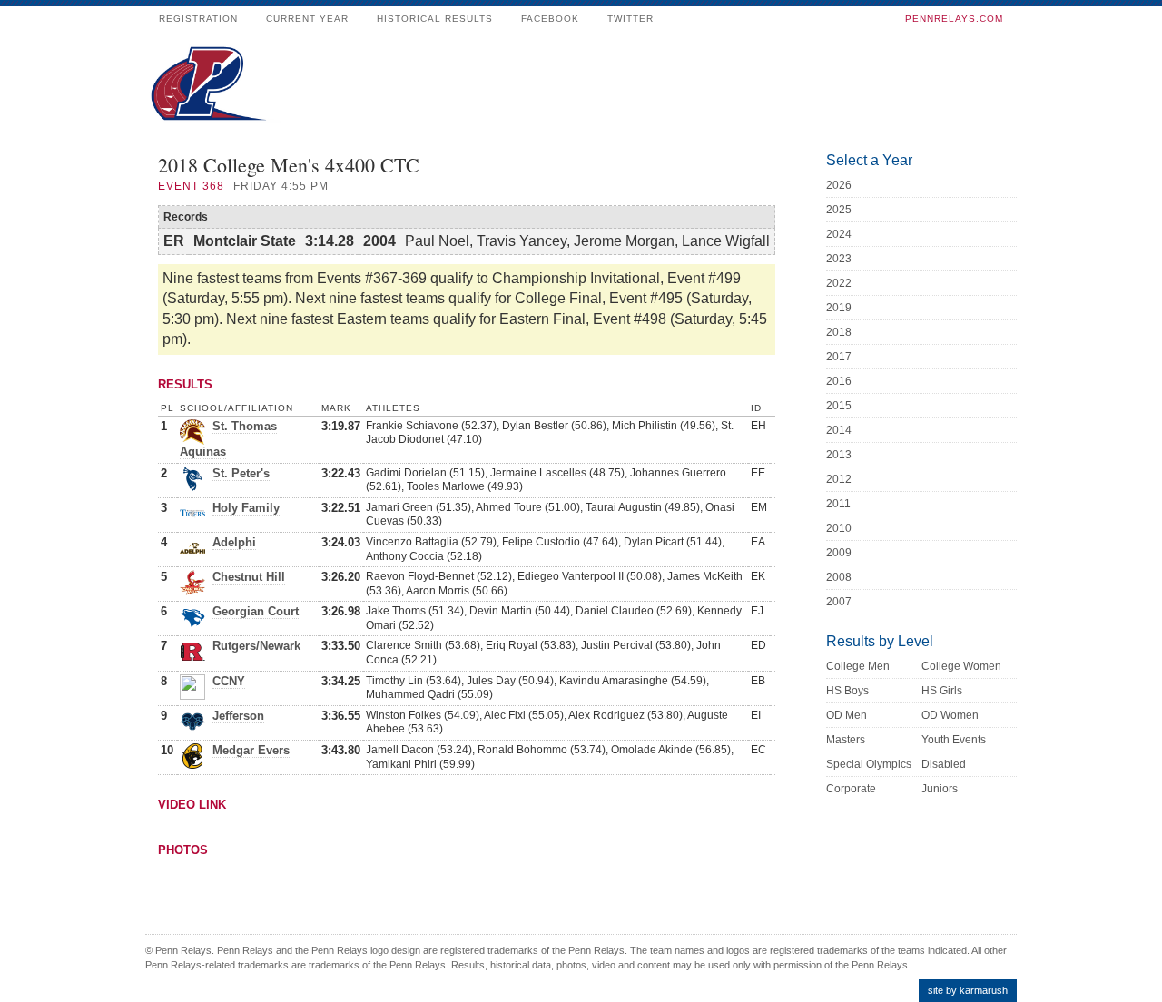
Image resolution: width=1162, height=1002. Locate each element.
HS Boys (847, 690)
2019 (839, 307)
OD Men (846, 715)
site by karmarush (968, 990)
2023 (839, 258)
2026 (839, 185)
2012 (839, 479)
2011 (838, 503)
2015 (839, 405)
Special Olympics (868, 764)
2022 (839, 283)
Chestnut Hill (248, 577)
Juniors (939, 788)
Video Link (192, 804)
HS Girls (941, 690)
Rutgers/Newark (256, 646)
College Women (961, 666)
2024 (839, 234)
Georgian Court (255, 611)
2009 (839, 552)
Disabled (943, 764)
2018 (839, 332)
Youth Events (953, 739)
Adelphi (234, 542)
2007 (839, 601)
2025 (839, 209)
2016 (839, 381)
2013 (839, 454)
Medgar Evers (251, 750)
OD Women (950, 715)
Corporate (851, 788)
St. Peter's (241, 473)
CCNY (228, 681)
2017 (839, 356)
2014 (839, 430)
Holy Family (246, 508)
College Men (858, 666)
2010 (839, 528)
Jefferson (238, 715)
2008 (839, 577)
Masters (845, 739)
